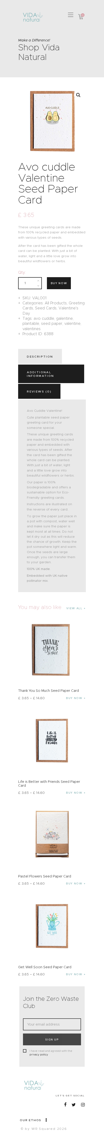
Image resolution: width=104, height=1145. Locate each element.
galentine (64, 318)
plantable (30, 323)
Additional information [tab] (40, 374)
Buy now (59, 283)
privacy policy (39, 1054)
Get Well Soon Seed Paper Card (44, 967)
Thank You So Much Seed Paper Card (48, 691)
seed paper (51, 323)
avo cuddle (44, 318)
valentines (31, 329)
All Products (56, 303)
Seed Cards (46, 308)
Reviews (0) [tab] (39, 391)
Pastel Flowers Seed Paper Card (44, 876)
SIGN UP (52, 1039)
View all (74, 608)
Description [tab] (40, 356)
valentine (72, 323)
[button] (70, 14)
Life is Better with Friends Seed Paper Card (49, 783)
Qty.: (22, 272)
